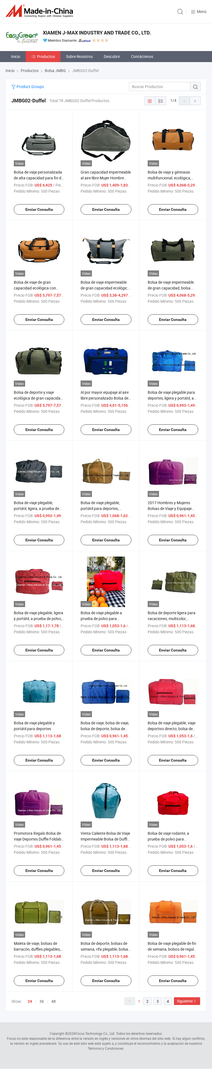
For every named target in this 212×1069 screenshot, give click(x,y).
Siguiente (185, 1001)
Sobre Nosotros (79, 56)
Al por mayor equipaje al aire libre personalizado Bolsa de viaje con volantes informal (105, 398)
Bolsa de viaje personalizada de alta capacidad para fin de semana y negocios (38, 177)
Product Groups (30, 86)
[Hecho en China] (40, 10)
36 (41, 1001)
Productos (46, 56)
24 (30, 1001)
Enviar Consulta (39, 209)
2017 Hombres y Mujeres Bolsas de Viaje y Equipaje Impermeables (170, 508)
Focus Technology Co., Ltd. (95, 1033)
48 (53, 1001)
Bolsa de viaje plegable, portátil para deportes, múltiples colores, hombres (103, 508)
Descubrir (112, 56)
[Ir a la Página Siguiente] (195, 101)
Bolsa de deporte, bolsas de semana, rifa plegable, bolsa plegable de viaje (104, 949)
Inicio (15, 56)
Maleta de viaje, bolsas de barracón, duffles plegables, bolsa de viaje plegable (37, 949)
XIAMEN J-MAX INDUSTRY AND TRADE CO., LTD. (97, 33)
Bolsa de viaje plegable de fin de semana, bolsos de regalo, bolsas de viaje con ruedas (172, 949)
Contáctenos (142, 56)
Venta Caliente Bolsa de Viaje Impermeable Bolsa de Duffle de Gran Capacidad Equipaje (105, 839)
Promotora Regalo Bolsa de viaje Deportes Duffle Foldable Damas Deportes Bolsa (39, 839)
